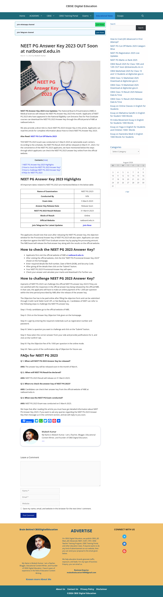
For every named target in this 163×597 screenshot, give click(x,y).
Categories (115, 147)
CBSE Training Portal (68, 15)
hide (45, 160)
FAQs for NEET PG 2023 (32, 172)
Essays (120, 15)
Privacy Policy (87, 589)
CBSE (49, 15)
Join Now (100, 24)
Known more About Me (38, 579)
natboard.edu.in (75, 255)
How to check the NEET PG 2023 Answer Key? (41, 167)
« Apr (127, 192)
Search (112, 24)
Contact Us (72, 589)
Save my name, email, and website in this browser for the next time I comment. (57, 508)
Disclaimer (101, 589)
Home (22, 15)
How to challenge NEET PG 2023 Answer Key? (41, 170)
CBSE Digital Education (81, 6)
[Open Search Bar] (142, 15)
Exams (85, 15)
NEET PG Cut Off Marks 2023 (44, 136)
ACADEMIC (34, 15)
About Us (60, 589)
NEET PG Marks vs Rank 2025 (123, 60)
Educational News (104, 15)
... (43, 440)
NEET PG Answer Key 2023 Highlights (38, 164)
